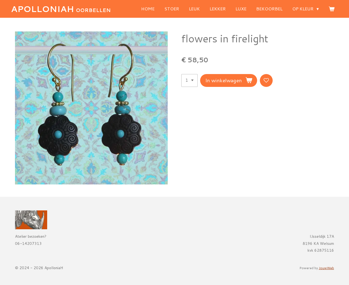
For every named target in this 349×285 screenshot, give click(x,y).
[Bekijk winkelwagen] (331, 8)
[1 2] (189, 80)
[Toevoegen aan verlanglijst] (266, 80)
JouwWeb (326, 268)
